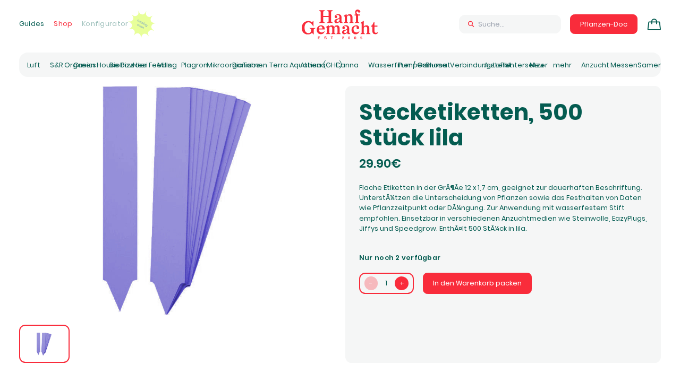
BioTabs (246, 65)
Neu (536, 65)
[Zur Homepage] (340, 24)
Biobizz (121, 65)
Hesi (140, 65)
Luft (33, 65)
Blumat (438, 65)
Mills (164, 65)
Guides (32, 23)
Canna (347, 65)
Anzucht (595, 65)
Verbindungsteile (480, 65)
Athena (313, 65)
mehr (562, 65)
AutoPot (498, 65)
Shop (63, 23)
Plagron (194, 65)
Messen (624, 65)
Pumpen (412, 65)
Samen (650, 65)
